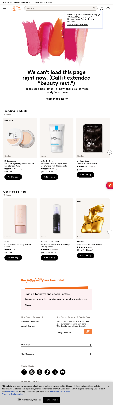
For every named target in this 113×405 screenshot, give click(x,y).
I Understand (52, 400)
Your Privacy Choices (31, 400)
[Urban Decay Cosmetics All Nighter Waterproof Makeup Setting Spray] (57, 226)
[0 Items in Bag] (108, 8)
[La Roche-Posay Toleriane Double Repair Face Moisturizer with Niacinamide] (57, 145)
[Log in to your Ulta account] (101, 8)
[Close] (109, 386)
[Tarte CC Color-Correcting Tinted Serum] (20, 226)
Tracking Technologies (12, 394)
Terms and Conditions (60, 391)
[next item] (109, 152)
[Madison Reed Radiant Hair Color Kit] (93, 144)
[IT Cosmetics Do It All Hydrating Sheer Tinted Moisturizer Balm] (20, 145)
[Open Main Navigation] (5, 8)
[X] (99, 15)
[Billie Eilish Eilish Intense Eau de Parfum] (93, 225)
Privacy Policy (11, 391)
